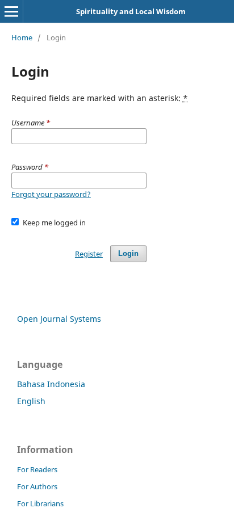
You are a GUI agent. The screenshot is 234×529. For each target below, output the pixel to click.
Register (89, 254)
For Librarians (40, 503)
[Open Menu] (11, 11)
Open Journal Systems (59, 318)
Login (128, 253)
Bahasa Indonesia (51, 384)
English (31, 401)
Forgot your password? (51, 194)
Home (21, 37)
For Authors (37, 486)
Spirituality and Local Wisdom (131, 11)
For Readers (37, 469)
